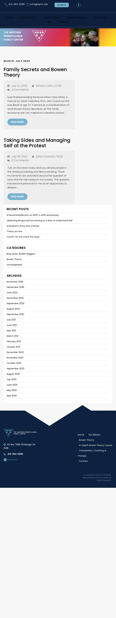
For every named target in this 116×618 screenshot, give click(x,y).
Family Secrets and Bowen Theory (35, 74)
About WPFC (36, 18)
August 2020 (13, 376)
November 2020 (15, 360)
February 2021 (14, 343)
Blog (61, 23)
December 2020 (15, 354)
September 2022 (15, 316)
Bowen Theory (63, 18)
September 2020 (15, 370)
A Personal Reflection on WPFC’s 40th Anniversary (33, 217)
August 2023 (13, 311)
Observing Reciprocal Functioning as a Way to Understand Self (39, 222)
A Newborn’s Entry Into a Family (23, 228)
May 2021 (11, 332)
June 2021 (12, 327)
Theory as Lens (14, 233)
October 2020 (14, 365)
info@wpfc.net (39, 4)
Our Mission (94, 437)
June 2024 (12, 294)
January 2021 (13, 349)
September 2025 (15, 289)
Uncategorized (14, 267)
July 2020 (11, 381)
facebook (12, 462)
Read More (17, 124)
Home (17, 18)
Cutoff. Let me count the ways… (24, 239)
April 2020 (12, 398)
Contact (76, 23)
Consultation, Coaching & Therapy (92, 455)
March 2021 (12, 338)
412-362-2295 (16, 4)
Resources (41, 23)
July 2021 (11, 322)
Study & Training (88, 18)
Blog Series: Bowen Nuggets (21, 256)
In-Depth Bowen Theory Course (95, 447)
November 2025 (15, 284)
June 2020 (12, 387)
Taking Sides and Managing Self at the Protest (37, 145)
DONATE (61, 4)
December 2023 (15, 300)
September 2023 (15, 305)
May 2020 (12, 392)
